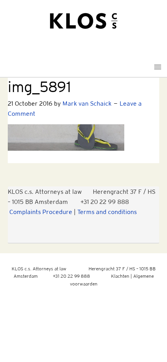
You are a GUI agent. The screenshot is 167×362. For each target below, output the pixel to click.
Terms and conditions (107, 211)
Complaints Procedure (40, 211)
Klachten (120, 275)
